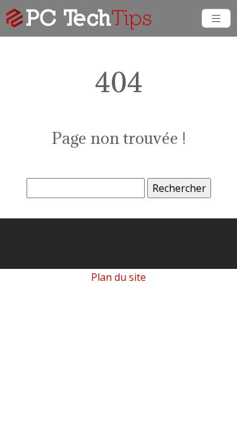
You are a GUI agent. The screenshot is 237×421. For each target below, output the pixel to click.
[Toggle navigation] (216, 18)
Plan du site (118, 277)
